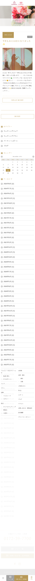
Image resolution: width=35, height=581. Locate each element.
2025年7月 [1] (9, 218)
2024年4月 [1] (9, 286)
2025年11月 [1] (9, 198)
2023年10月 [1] (9, 316)
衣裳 (22, 381)
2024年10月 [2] (9, 257)
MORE (17, 116)
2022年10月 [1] (9, 345)
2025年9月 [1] (9, 208)
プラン (3, 388)
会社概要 (20, 412)
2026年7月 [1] (9, 188)
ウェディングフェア (11, 131)
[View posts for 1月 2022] (33, 156)
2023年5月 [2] (9, 335)
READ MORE (18, 100)
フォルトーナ (7, 395)
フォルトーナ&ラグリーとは (8, 371)
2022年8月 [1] (9, 355)
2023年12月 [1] (9, 306)
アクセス (20, 403)
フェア (3, 383)
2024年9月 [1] (9, 262)
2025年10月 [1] (9, 203)
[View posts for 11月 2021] (2, 156)
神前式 (5, 410)
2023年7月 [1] (9, 325)
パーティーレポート (11, 141)
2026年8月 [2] (9, 184)
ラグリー (5, 399)
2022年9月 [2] (9, 350)
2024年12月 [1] (9, 247)
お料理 (20, 370)
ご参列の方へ (22, 386)
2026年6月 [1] (9, 193)
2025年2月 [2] (9, 237)
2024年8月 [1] (9, 267)
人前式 (5, 413)
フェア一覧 (10, 579)
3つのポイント (7, 379)
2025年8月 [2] (9, 213)
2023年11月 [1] (9, 311)
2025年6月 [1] (9, 223)
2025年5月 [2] (9, 228)
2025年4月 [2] (9, 232)
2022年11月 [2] (9, 340)
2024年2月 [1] (9, 296)
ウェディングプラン (11, 136)
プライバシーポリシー (24, 417)
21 (8, 170)
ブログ (20, 399)
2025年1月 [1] (9, 242)
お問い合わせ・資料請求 (25, 408)
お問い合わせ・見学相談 (21, 579)
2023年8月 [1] (9, 320)
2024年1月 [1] (9, 301)
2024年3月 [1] (9, 291)
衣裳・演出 (21, 375)
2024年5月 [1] (9, 281)
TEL (31, 579)
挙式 (2, 403)
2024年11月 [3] (9, 252)
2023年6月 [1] (9, 330)
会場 (2, 392)
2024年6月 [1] (9, 276)
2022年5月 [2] (9, 364)
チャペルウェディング (9, 406)
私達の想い (6, 376)
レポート (20, 395)
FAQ (19, 390)
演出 (22, 378)
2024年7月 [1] (9, 271)
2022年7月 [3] (9, 360)
